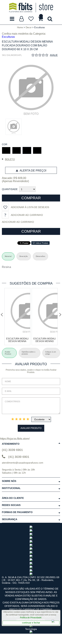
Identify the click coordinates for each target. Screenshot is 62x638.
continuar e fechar (31, 622)
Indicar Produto (41, 243)
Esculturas (8, 36)
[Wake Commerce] (31, 632)
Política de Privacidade (31, 617)
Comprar (31, 198)
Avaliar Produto (31, 428)
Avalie (54, 55)
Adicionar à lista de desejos (30, 207)
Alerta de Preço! (32, 170)
